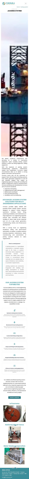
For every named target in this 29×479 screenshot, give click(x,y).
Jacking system (24, 7)
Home (18, 7)
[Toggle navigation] (25, 4)
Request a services (14, 397)
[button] (12, 425)
